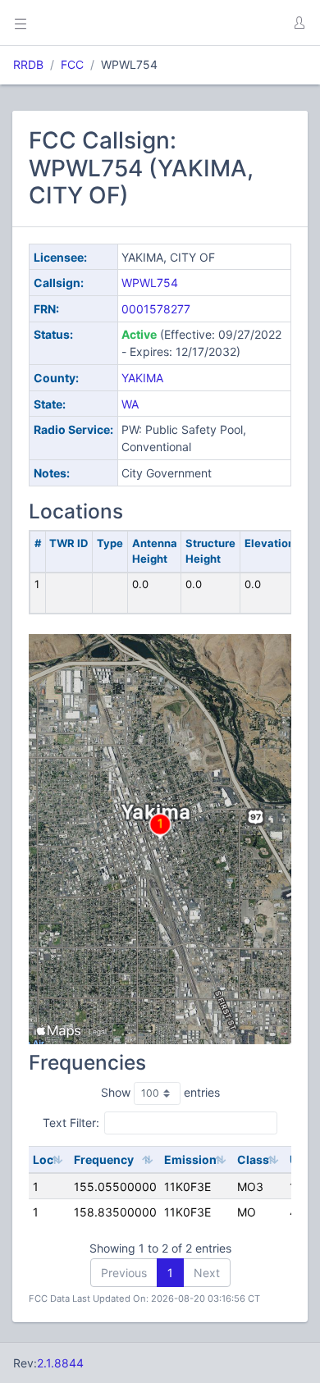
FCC (72, 64)
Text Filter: (71, 1123)
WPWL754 (149, 283)
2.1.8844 (60, 1363)
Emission (190, 1159)
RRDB (28, 64)
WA (130, 404)
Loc (43, 1159)
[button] (298, 23)
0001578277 (155, 309)
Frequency (104, 1159)
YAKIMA (142, 378)
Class (253, 1159)
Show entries (160, 1092)
